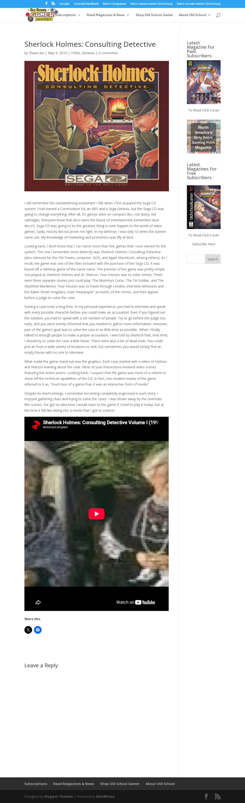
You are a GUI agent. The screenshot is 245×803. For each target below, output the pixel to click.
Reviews (88, 53)
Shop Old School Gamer (154, 15)
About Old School (192, 15)
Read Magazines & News (106, 15)
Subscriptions (65, 15)
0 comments (108, 53)
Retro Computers (114, 4)
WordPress (105, 796)
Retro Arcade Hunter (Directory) (199, 4)
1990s (75, 53)
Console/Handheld (86, 4)
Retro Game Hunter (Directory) (152, 4)
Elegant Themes (59, 796)
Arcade (64, 4)
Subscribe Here (203, 244)
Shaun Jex (36, 53)
